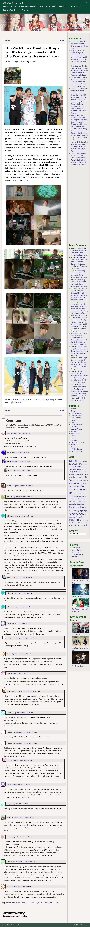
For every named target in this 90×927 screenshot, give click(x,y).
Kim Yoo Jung (74, 483)
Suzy (71, 520)
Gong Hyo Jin (82, 461)
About (13, 6)
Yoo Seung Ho (74, 525)
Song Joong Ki (76, 513)
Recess (73, 447)
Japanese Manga (76, 429)
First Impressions (76, 424)
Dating (73, 460)
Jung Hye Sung (48, 399)
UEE (6, 402)
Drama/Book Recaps (27, 6)
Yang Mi (84, 520)
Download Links (76, 415)
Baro (30, 399)
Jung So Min (74, 474)
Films (72, 422)
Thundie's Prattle (77, 554)
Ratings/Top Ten (10, 10)
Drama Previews (76, 418)
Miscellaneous (75, 433)
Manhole (58, 399)
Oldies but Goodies (77, 442)
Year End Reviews (76, 451)
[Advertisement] (79, 206)
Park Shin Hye (77, 507)
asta (8, 886)
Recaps (73, 444)
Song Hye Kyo (81, 510)
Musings (73, 438)
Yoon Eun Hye (82, 523)
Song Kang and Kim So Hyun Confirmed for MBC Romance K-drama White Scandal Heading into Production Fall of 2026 (79, 70)
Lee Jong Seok (79, 486)
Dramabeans (76, 548)
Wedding (78, 520)
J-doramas (74, 427)
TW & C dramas (76, 449)
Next (63, 41)
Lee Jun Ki (73, 489)
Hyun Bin (75, 467)
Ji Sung (80, 472)
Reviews (25, 10)
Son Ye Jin (79, 517)
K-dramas (17, 399)
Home (5, 6)
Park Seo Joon (79, 504)
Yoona (74, 523)
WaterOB (75, 557)
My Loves (74, 440)
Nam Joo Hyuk (82, 499)
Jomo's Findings (77, 550)
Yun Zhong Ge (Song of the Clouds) (80, 610)
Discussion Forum (76, 413)
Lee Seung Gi (78, 493)
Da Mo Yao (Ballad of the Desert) (80, 582)
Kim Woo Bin (84, 481)
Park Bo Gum (74, 501)
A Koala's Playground (12, 3)
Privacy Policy (74, 6)
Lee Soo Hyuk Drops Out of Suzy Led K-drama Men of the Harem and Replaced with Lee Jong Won (79, 146)
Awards (73, 409)
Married (77, 496)
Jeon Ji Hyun (80, 469)
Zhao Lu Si (83, 525)
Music (73, 436)
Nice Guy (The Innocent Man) (79, 649)
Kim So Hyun (77, 477)
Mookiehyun (76, 552)
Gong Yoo (72, 464)
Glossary (52, 6)
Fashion (73, 420)
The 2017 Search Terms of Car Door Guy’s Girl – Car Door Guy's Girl (33, 903)
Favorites (43, 6)
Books (73, 411)
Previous (6, 41)
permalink (17, 402)
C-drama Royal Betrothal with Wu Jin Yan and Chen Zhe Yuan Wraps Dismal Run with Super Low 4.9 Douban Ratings (79, 81)
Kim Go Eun (80, 474)
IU (81, 467)
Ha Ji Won (79, 464)
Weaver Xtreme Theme (82, 925)
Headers (62, 6)
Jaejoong (36, 399)
